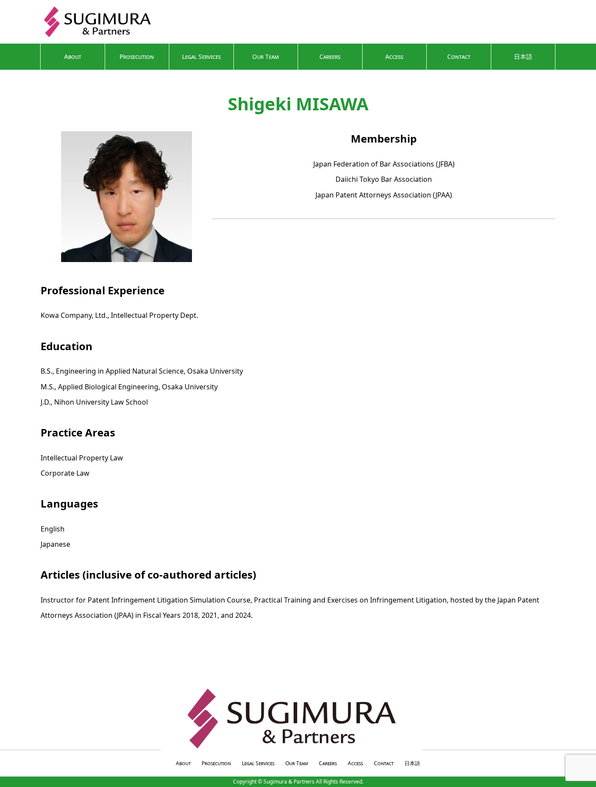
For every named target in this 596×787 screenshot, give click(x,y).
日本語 (523, 56)
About (72, 56)
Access (394, 56)
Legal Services (201, 56)
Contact (458, 56)
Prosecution (137, 56)
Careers (329, 56)
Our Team (265, 56)
